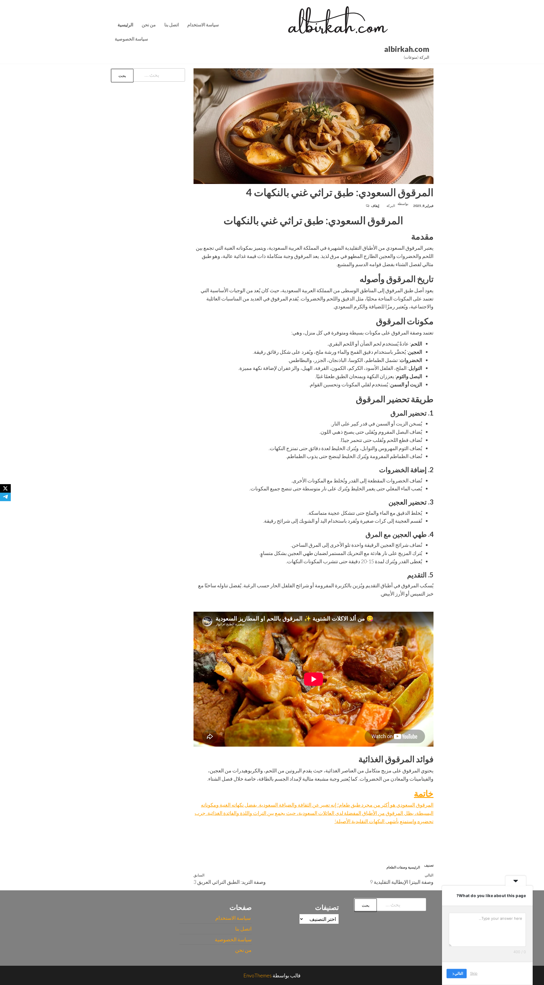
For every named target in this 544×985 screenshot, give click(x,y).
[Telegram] (5, 497)
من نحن (149, 24)
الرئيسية (125, 24)
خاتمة (424, 793)
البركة (390, 206)
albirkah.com (406, 49)
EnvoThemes (257, 975)
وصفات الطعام (396, 867)
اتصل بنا (171, 24)
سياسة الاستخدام (203, 24)
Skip (473, 973)
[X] (5, 488)
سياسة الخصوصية (131, 38)
